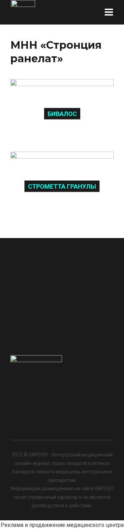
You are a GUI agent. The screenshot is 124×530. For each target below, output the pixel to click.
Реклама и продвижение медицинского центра (62, 525)
